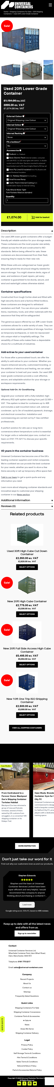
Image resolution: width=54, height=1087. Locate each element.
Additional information (15, 500)
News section (23, 495)
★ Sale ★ (27, 1020)
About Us (27, 983)
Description (8, 231)
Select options (27, 567)
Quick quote (2, 1024)
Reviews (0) (8, 506)
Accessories (13, 151)
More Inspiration (27, 846)
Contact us (27, 988)
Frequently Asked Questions (27, 996)
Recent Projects (27, 979)
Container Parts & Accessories (27, 1016)
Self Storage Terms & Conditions (27, 1053)
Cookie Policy (27, 1049)
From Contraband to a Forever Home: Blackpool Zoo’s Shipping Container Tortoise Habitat (14, 798)
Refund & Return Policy (27, 1066)
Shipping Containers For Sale (20, 12)
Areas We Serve (27, 1029)
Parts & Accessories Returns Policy (27, 1070)
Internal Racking (15, 133)
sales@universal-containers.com (28, 967)
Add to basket (42, 217)
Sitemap (27, 992)
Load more (27, 905)
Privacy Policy (27, 1045)
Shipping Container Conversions (27, 1012)
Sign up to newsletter (27, 933)
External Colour (14, 116)
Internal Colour (14, 125)
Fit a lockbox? (13, 142)
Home (6, 12)
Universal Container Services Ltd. (33, 1078)
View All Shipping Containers (27, 728)
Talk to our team (9, 477)
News (27, 1025)
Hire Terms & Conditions (27, 1058)
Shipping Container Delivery (27, 1033)
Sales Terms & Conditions (27, 1062)
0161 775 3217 (24, 962)
